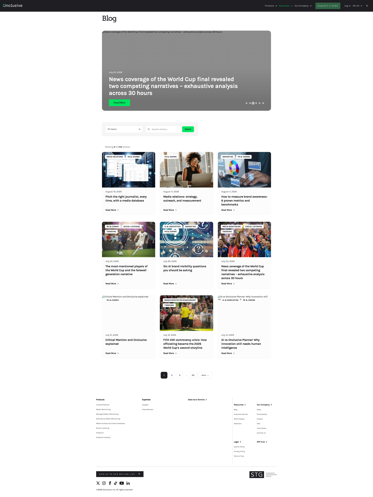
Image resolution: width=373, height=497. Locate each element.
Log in (347, 6)
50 (193, 375)
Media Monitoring (103, 409)
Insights (145, 405)
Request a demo (328, 6)
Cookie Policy (239, 447)
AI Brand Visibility (103, 437)
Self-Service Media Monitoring (108, 419)
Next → (205, 375)
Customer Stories (241, 414)
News (259, 410)
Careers (260, 419)
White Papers (239, 419)
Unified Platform (102, 405)
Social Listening (102, 428)
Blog (235, 410)
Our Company (302, 6)
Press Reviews (147, 409)
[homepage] (20, 6)
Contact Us (261, 433)
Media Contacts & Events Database (110, 423)
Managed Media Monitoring (107, 414)
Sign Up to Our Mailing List (117, 474)
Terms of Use (239, 456)
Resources (284, 6)
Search (188, 129)
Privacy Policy (239, 451)
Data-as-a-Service (196, 399)
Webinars (237, 424)
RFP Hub (261, 442)
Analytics (100, 433)
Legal (236, 442)
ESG (258, 424)
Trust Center (261, 428)
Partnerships (262, 414)
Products (269, 6)
